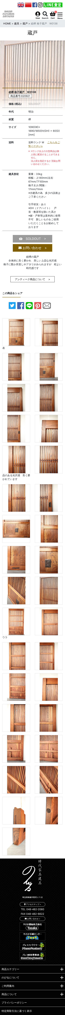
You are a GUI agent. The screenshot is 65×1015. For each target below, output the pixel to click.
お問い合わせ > (34, 248)
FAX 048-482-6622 (32, 913)
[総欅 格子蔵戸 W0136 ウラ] (16, 621)
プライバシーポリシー (14, 1002)
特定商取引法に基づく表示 (17, 1010)
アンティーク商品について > (32, 279)
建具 (16, 23)
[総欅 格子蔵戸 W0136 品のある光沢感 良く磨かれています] (16, 459)
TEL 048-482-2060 (32, 909)
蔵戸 (25, 23)
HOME (7, 23)
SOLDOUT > (34, 239)
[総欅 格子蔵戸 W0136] (49, 331)
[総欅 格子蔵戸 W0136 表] (16, 331)
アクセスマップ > (33, 904)
